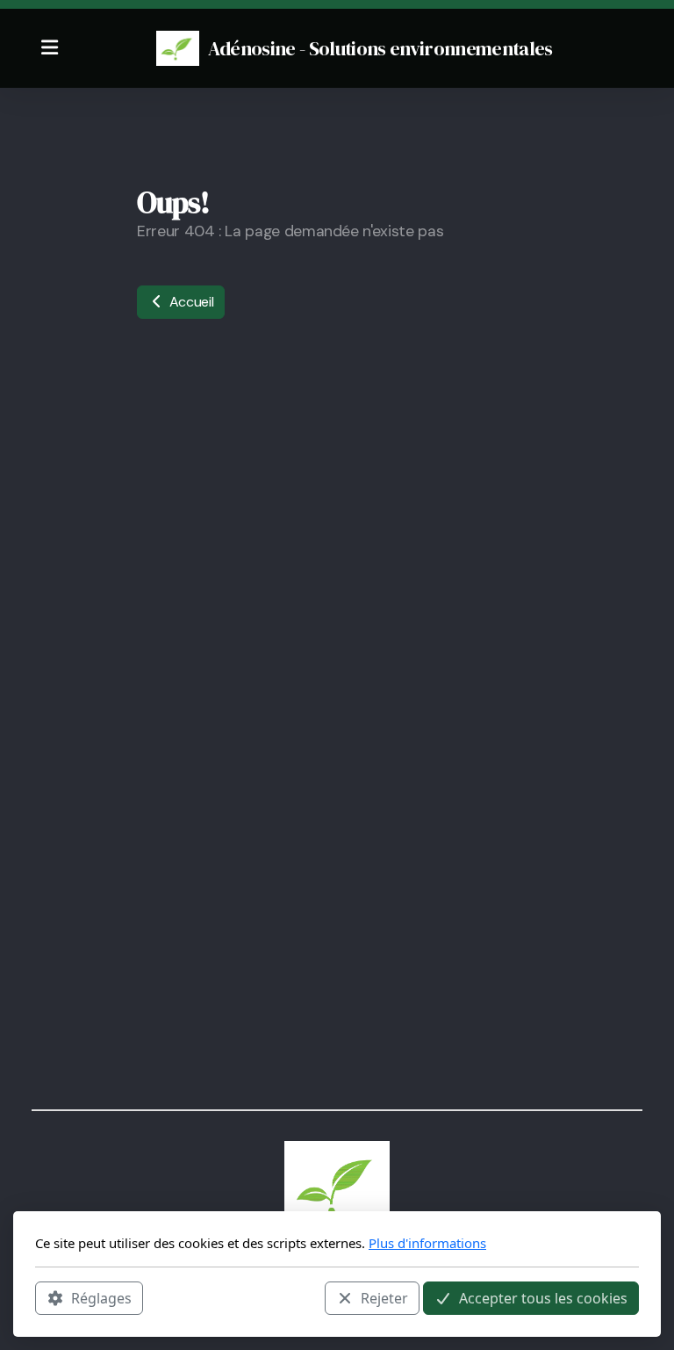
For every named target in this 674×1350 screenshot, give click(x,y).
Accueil (189, 301)
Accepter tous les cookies (543, 1298)
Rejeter (384, 1298)
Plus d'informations (427, 1243)
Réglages (101, 1298)
